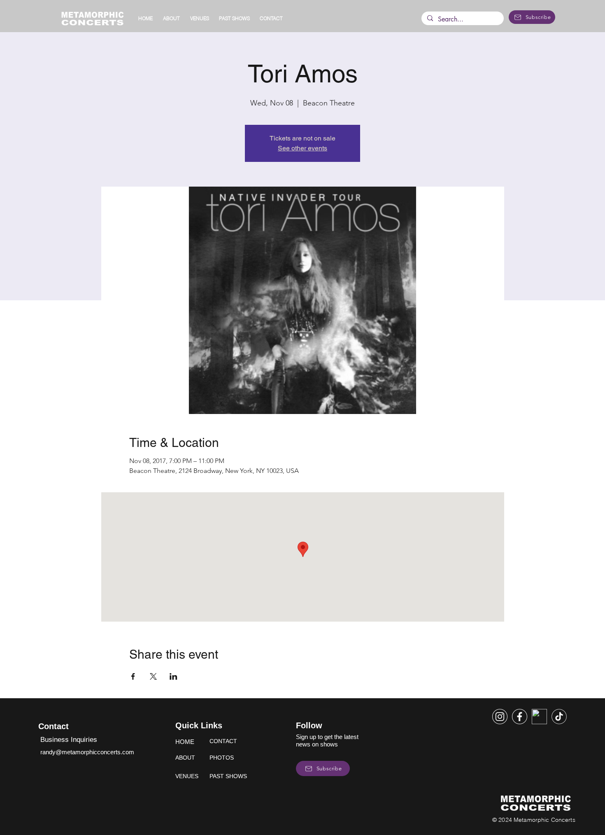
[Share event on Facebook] (133, 676)
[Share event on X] (153, 676)
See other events (302, 148)
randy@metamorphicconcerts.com (87, 751)
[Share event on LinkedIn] (173, 676)
